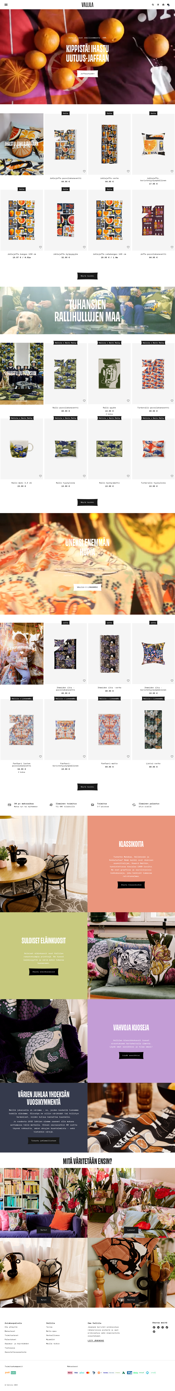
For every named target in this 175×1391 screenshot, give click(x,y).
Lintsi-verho (153, 763)
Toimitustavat (11, 1335)
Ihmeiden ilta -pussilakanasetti (65, 689)
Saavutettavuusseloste (15, 1352)
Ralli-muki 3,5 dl (22, 483)
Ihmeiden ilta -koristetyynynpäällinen (153, 689)
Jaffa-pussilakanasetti (153, 254)
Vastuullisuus (53, 1335)
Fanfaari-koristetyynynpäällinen (66, 764)
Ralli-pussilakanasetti (66, 408)
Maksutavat (10, 1331)
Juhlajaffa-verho (109, 178)
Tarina (49, 1327)
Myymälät (50, 1340)
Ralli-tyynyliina (65, 483)
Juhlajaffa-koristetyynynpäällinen (153, 179)
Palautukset (10, 1340)
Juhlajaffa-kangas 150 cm (22, 254)
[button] (6, 4)
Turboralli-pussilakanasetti (153, 408)
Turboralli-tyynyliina (153, 483)
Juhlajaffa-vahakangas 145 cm (109, 254)
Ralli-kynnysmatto (109, 483)
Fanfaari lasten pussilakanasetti (21, 764)
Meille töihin (53, 1344)
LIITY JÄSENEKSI (96, 1341)
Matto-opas (51, 1331)
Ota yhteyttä (11, 1327)
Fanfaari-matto (109, 763)
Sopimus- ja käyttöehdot (17, 1344)
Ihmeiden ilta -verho (109, 688)
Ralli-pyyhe (109, 408)
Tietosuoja (10, 1348)
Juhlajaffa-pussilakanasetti (65, 178)
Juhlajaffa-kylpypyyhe (65, 254)
